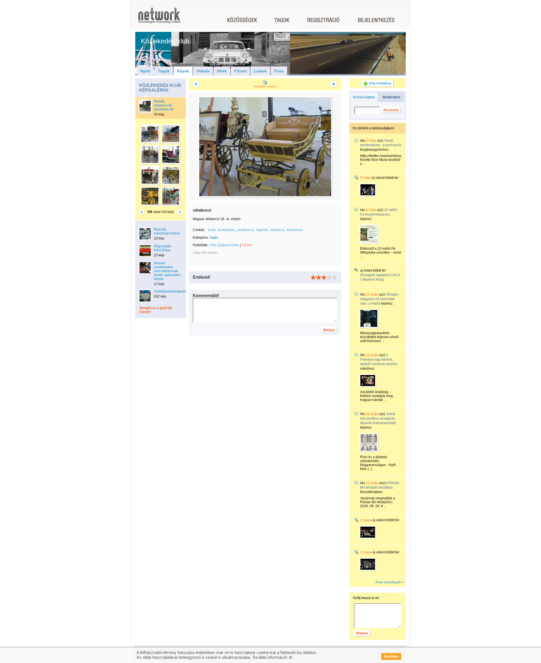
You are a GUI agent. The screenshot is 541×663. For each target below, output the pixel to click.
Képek (183, 71)
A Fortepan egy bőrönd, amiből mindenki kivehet (378, 359)
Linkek (260, 71)
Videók (203, 71)
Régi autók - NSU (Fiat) (163, 248)
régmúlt (262, 230)
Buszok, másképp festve (167, 231)
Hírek (222, 71)
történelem (295, 230)
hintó (212, 230)
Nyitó (145, 71)
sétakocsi (277, 230)
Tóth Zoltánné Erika (224, 245)
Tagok (164, 71)
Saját (214, 238)
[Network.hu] (159, 18)
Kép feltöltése (380, 83)
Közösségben (364, 97)
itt (290, 657)
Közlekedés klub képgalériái (160, 87)
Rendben (391, 656)
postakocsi (246, 230)
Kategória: (201, 238)
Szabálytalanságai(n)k (171, 291)
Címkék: (199, 230)
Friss (279, 71)
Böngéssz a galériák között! (156, 310)
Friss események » (389, 582)
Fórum (240, 71)
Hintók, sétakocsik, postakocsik (164, 105)
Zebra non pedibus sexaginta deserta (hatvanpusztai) (378, 418)
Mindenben (391, 97)
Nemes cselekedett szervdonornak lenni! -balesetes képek (167, 271)
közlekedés (226, 230)
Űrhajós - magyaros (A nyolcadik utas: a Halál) (380, 298)
